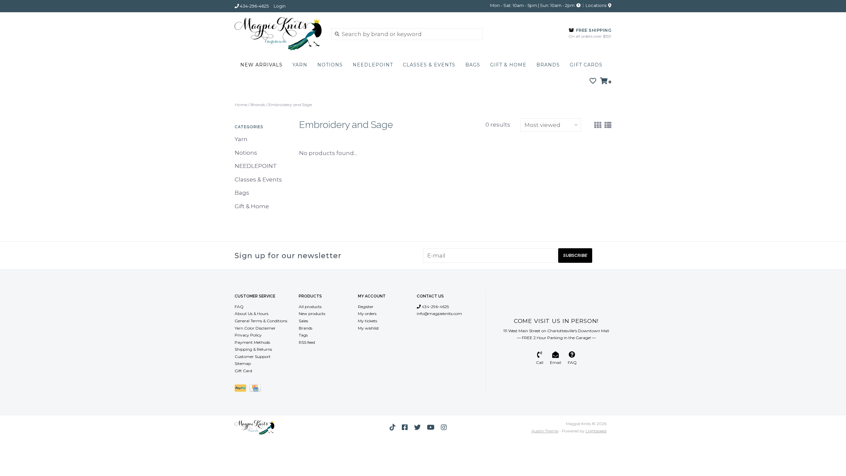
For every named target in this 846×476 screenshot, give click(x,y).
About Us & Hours (251, 313)
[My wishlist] (593, 81)
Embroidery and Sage (290, 104)
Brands (548, 65)
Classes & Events (429, 65)
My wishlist (368, 328)
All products (310, 306)
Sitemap (243, 363)
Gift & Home (508, 65)
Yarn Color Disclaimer (255, 328)
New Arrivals (261, 65)
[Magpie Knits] (278, 33)
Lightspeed (596, 430)
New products (312, 313)
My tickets (367, 320)
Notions (330, 65)
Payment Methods (252, 342)
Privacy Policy (248, 335)
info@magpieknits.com (439, 313)
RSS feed (307, 342)
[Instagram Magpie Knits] (443, 427)
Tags (303, 335)
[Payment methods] (242, 389)
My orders (367, 313)
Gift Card (243, 370)
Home (241, 104)
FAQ (239, 306)
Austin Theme (544, 430)
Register (365, 306)
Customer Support (253, 356)
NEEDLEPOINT (373, 65)
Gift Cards (586, 65)
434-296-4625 (435, 306)
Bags (472, 65)
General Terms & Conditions (261, 320)
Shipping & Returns (253, 349)
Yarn (299, 65)
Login (280, 6)
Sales (303, 320)
